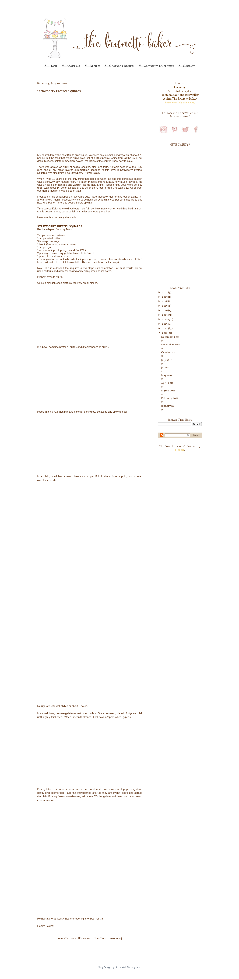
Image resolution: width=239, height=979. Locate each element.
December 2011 (170, 337)
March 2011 (168, 391)
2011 (165, 333)
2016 (165, 310)
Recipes (95, 66)
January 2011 (169, 406)
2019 (165, 297)
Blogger (179, 450)
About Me (73, 66)
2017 (165, 306)
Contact (189, 66)
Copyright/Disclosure (159, 66)
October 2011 (169, 352)
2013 (165, 324)
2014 (165, 319)
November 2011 (170, 345)
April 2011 (167, 383)
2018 (165, 301)
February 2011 (169, 398)
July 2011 (166, 360)
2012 (165, 328)
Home (53, 66)
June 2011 (167, 368)
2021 (165, 292)
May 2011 (166, 375)
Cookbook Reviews (121, 66)
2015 (165, 315)
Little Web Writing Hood (128, 967)
